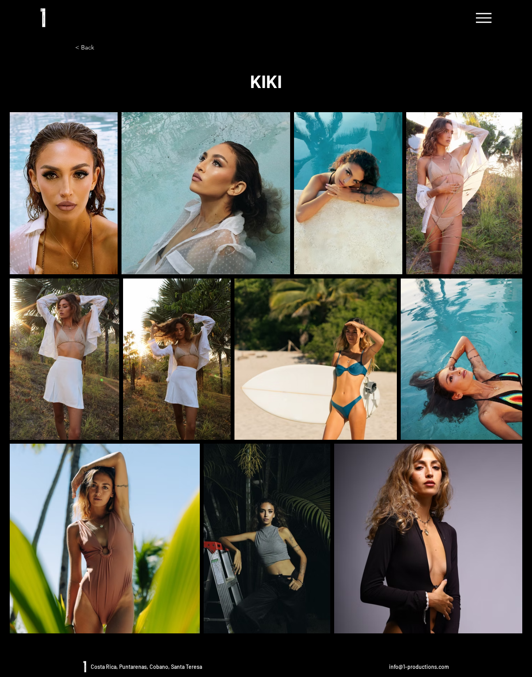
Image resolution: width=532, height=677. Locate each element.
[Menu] (483, 18)
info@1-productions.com (419, 666)
